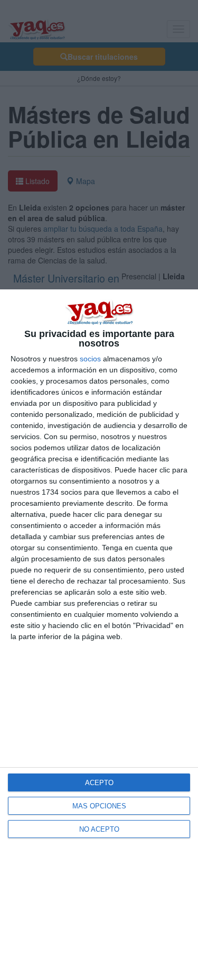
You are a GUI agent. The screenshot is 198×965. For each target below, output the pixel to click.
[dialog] (99, 627)
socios (90, 358)
